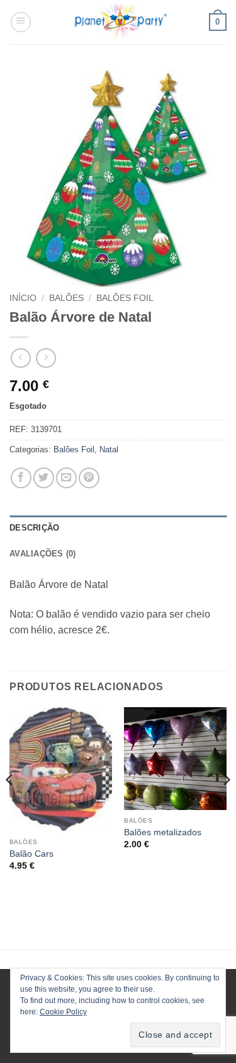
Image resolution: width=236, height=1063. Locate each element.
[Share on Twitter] (43, 477)
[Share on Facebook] (21, 477)
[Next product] (20, 358)
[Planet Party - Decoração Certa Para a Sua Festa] (120, 22)
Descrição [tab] (34, 527)
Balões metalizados (162, 832)
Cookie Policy (63, 1011)
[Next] (225, 805)
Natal (108, 449)
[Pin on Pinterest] (89, 477)
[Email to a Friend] (66, 477)
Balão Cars (31, 854)
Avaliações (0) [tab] (42, 553)
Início (23, 298)
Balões (66, 298)
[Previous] (10, 805)
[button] (21, 22)
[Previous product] (45, 358)
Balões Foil (125, 298)
